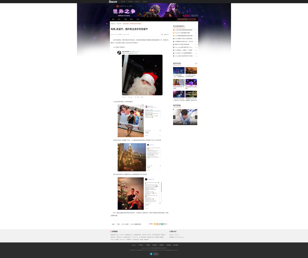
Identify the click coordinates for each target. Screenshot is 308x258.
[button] (174, 117)
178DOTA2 (122, 239)
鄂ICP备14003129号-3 (134, 250)
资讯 (119, 19)
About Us (134, 245)
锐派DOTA (113, 237)
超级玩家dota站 (114, 234)
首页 (113, 19)
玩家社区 (145, 1)
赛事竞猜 (130, 1)
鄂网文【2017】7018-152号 (145, 250)
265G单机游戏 (142, 237)
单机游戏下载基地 (158, 237)
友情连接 (168, 245)
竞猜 (131, 19)
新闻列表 (119, 23)
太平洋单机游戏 (156, 234)
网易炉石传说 (127, 237)
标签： (114, 224)
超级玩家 (113, 23)
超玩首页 (123, 1)
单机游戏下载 (150, 237)
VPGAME (121, 234)
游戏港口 (163, 234)
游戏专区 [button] (137, 1)
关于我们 (141, 245)
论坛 (138, 19)
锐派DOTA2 (120, 237)
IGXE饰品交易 (135, 239)
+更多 (195, 63)
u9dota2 (112, 239)
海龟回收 (146, 239)
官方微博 (175, 245)
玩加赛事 (128, 239)
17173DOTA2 (134, 237)
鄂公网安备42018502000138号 (172, 250)
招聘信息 (161, 245)
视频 (125, 19)
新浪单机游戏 (137, 234)
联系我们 (154, 245)
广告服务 (147, 245)
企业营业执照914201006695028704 (158, 250)
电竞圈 (141, 239)
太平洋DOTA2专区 (146, 234)
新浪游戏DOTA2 (129, 234)
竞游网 (117, 239)
